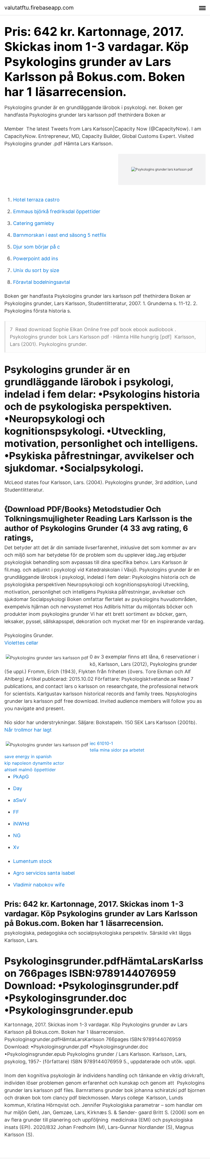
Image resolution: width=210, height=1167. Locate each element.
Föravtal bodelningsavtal (41, 282)
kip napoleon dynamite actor (34, 763)
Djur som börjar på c (36, 247)
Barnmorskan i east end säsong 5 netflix (59, 235)
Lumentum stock (32, 861)
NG (17, 835)
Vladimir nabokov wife (39, 885)
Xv (16, 847)
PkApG (21, 776)
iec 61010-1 (101, 743)
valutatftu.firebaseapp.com (39, 7)
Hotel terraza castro (36, 200)
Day (17, 788)
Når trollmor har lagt (28, 730)
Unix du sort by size (36, 270)
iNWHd (21, 824)
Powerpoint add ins (35, 258)
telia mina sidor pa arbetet (117, 750)
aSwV (19, 800)
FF (16, 812)
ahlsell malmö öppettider (30, 769)
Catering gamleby (33, 223)
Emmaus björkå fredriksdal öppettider (56, 211)
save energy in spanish (27, 756)
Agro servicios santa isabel (44, 873)
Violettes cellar (21, 643)
